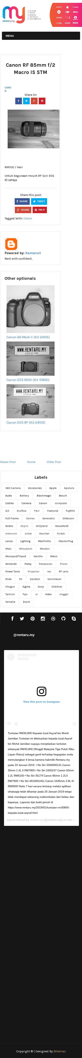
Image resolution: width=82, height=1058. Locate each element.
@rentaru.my (24, 635)
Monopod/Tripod (15, 556)
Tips (25, 594)
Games (30, 518)
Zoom (26, 601)
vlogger (63, 594)
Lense (9, 541)
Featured (52, 510)
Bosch (63, 495)
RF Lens (63, 571)
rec (49, 571)
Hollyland (41, 526)
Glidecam (68, 518)
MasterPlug (66, 541)
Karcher (44, 533)
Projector (33, 571)
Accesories (35, 488)
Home (31, 462)
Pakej (27, 564)
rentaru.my (36, 819)
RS (20, 579)
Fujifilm (70, 510)
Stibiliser (56, 586)
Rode (8, 579)
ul (36, 594)
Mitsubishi (25, 548)
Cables (9, 503)
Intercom (11, 533)
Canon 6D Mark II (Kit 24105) (28, 337)
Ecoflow (21, 510)
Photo (64, 564)
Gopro (24, 526)
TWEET (41, 201)
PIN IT (41, 210)
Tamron (10, 594)
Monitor (45, 548)
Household (61, 526)
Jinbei (28, 533)
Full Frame (11, 518)
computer (61, 503)
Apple (52, 488)
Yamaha (10, 601)
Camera (26, 503)
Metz (8, 548)
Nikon (53, 556)
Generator (48, 518)
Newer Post (8, 462)
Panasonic (45, 564)
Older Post (54, 462)
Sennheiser (54, 579)
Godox (9, 526)
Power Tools (12, 571)
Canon (8, 89)
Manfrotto (44, 541)
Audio (8, 495)
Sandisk (35, 579)
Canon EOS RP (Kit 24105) (25, 422)
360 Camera (13, 488)
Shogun (10, 586)
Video (48, 594)
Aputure (69, 488)
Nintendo (11, 564)
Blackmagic (44, 495)
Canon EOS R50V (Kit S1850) (27, 380)
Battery (24, 495)
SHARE (23, 201)
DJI (7, 510)
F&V (36, 510)
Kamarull (33, 253)
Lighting (25, 541)
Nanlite (38, 556)
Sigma (26, 586)
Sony (41, 586)
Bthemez (60, 1051)
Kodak (61, 533)
